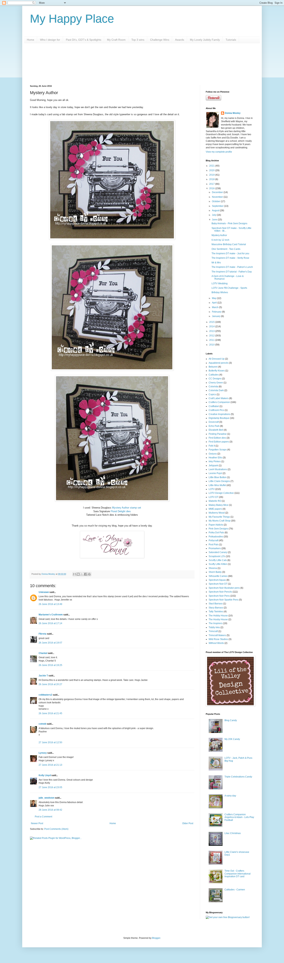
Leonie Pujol (215, 473)
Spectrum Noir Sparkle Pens (223, 599)
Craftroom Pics (216, 410)
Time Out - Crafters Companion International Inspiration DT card (237, 873)
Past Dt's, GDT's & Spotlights (83, 39)
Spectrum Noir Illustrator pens (224, 588)
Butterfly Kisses (217, 370)
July (214, 215)
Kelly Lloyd (45, 775)
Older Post (187, 823)
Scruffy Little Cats (218, 560)
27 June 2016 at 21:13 (50, 765)
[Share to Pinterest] (89, 574)
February (217, 311)
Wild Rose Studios (218, 639)
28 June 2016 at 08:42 (50, 809)
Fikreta (42, 633)
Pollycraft (213, 540)
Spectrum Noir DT (218, 583)
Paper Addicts (216, 524)
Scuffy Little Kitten (218, 564)
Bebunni (213, 366)
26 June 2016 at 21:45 (50, 713)
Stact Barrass (216, 603)
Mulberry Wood (217, 512)
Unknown (44, 592)
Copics (212, 394)
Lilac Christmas (232, 833)
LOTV (212, 489)
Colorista (213, 386)
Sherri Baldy (215, 572)
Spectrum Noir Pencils (220, 591)
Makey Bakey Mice (218, 505)
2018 (212, 179)
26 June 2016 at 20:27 (50, 684)
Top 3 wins (137, 39)
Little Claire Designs (219, 481)
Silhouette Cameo (218, 576)
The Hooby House (218, 619)
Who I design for (50, 39)
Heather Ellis (215, 457)
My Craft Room (116, 39)
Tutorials (231, 39)
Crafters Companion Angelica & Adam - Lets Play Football (239, 817)
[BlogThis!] (78, 574)
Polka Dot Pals (216, 532)
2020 (212, 170)
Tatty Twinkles (216, 611)
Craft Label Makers (219, 398)
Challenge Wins (159, 39)
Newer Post (37, 823)
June (215, 219)
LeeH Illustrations (218, 469)
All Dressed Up (216, 358)
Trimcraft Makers (217, 635)
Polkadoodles (216, 536)
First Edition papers (219, 441)
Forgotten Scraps (218, 449)
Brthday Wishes (220, 292)
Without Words (216, 643)
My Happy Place (72, 18)
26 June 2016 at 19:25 (50, 665)
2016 (212, 188)
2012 (212, 335)
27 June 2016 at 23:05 (50, 787)
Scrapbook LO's (217, 556)
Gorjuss (213, 453)
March (215, 307)
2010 (212, 344)
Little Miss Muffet (217, 485)
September (218, 206)
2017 (212, 184)
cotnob (42, 723)
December (218, 192)
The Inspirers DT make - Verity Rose (230, 258)
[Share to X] (82, 574)
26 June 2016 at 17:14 (50, 623)
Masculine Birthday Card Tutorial (229, 244)
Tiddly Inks (214, 627)
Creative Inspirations (219, 414)
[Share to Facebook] (86, 574)
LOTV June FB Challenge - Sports (229, 288)
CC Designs (215, 378)
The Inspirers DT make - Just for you (230, 253)
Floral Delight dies (121, 511)
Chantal (43, 653)
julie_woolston (46, 797)
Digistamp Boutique (219, 418)
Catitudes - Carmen (234, 889)
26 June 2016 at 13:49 (50, 604)
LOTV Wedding (220, 283)
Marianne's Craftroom (51, 614)
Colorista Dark (216, 390)
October (216, 201)
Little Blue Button (217, 477)
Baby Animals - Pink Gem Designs (229, 223)
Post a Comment (43, 816)
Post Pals (214, 544)
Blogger (156, 938)
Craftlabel (214, 406)
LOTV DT (213, 497)
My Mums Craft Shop (219, 520)
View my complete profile (219, 151)
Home (30, 39)
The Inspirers (215, 623)
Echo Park (214, 426)
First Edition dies (217, 437)
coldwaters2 (45, 694)
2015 (212, 322)
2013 (212, 331)
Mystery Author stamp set (126, 507)
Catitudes (214, 374)
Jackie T (43, 675)
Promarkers (215, 548)
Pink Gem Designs (218, 528)
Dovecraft (214, 422)
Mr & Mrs (216, 262)
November (218, 197)
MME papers (215, 509)
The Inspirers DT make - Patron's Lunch (232, 267)
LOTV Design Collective (221, 493)
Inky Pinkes (215, 461)
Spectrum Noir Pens (219, 595)
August (216, 210)
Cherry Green (216, 382)
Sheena (213, 568)
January (216, 316)
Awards (179, 39)
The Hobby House (218, 615)
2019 (212, 175)
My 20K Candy (232, 739)
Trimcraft (213, 631)
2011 (212, 340)
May (214, 298)
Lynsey (43, 753)
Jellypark (213, 465)
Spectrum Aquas (217, 580)
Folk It (212, 445)
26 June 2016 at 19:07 (50, 642)
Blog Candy (230, 720)
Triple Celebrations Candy (238, 776)
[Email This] (75, 574)
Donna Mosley (233, 113)
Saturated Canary (218, 552)
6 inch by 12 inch (220, 240)
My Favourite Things (219, 516)
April (214, 302)
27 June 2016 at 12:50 (50, 742)
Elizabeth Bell (216, 430)
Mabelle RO (215, 501)
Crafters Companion (219, 402)
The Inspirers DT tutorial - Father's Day (232, 271)
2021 (212, 165)
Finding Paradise (218, 434)
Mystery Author (219, 235)
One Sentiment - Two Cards (226, 249)
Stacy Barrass (216, 607)
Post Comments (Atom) (56, 829)
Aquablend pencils (218, 363)
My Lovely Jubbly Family (205, 39)
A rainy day (230, 795)
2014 (212, 326)
